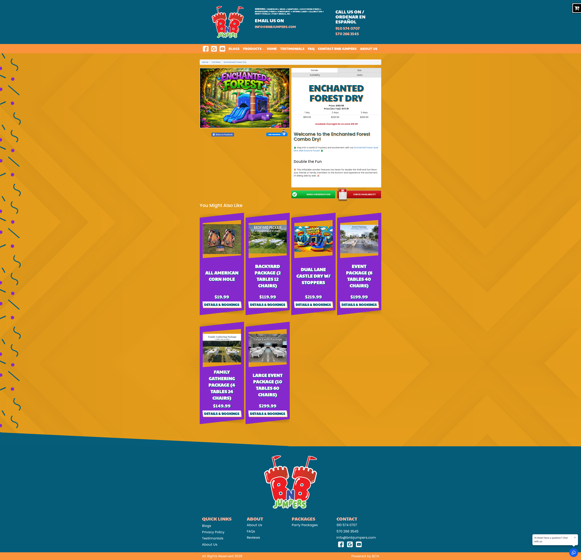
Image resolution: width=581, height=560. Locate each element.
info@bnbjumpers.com (275, 26)
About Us (368, 48)
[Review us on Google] (214, 48)
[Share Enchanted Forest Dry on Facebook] (222, 134)
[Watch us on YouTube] (222, 48)
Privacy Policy (213, 532)
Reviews (253, 537)
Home (272, 48)
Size (359, 70)
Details (314, 70)
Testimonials (292, 48)
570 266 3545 (347, 33)
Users (360, 75)
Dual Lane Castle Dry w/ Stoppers (313, 275)
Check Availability (364, 194)
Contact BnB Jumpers (337, 48)
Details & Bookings (222, 304)
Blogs (234, 48)
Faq (311, 48)
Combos (216, 62)
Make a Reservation (318, 194)
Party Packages (305, 525)
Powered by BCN (365, 556)
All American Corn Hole (221, 275)
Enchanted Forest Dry (235, 62)
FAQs (251, 531)
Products (252, 48)
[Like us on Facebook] (206, 48)
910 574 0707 (347, 28)
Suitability (315, 75)
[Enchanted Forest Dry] (245, 98)
